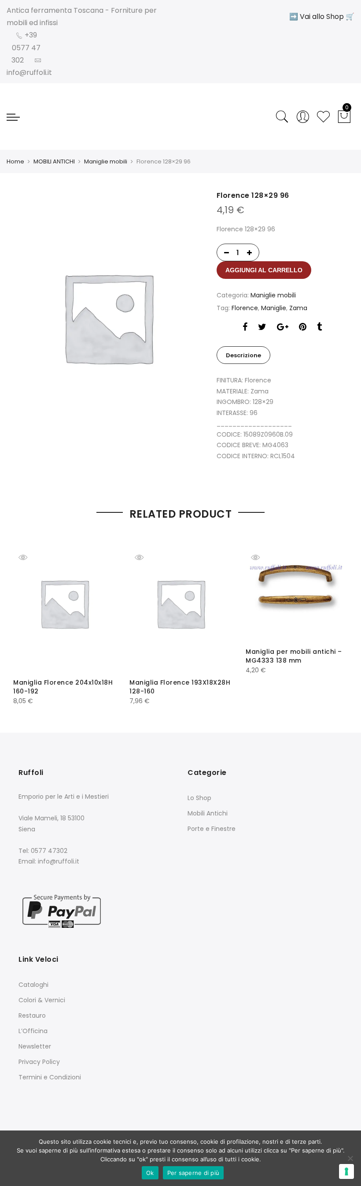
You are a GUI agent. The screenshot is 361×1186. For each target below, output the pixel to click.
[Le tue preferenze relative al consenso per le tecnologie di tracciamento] (346, 1171)
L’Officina (33, 1031)
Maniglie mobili (105, 161)
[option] (108, 317)
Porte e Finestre (212, 828)
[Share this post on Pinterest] (302, 328)
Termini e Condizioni (49, 1077)
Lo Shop (199, 797)
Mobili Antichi (208, 813)
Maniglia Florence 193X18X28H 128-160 (179, 687)
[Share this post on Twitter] (262, 328)
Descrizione (243, 355)
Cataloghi (33, 984)
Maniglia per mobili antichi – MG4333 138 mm (294, 656)
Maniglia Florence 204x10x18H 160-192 (63, 687)
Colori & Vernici (41, 1000)
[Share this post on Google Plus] (282, 328)
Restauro (32, 1015)
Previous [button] (27, 614)
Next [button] (333, 614)
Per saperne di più (193, 1172)
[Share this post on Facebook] (245, 328)
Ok (150, 1172)
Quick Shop (29, 557)
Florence (245, 308)
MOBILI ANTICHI (54, 161)
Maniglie (273, 308)
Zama (298, 308)
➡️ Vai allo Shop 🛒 (321, 16)
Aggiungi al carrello (263, 270)
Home (15, 161)
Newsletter (34, 1046)
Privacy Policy (39, 1061)
